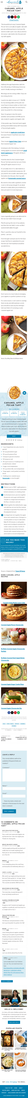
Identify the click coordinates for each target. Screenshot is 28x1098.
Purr (23, 1095)
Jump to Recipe (14, 20)
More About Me (13, 1022)
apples (17, 723)
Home (9, 6)
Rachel (4, 928)
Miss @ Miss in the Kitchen (10, 888)
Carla (5, 957)
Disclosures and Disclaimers (17, 1092)
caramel (23, 723)
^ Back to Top (8, 1088)
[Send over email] (18, 17)
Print (14, 436)
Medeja (4, 860)
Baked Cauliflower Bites (6, 739)
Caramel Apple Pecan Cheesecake (12, 625)
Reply (13, 873)
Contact (4, 1092)
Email (5, 793)
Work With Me (15, 1090)
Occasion (13, 6)
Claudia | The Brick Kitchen (10, 900)
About (21, 1088)
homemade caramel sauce (17, 178)
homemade (6, 478)
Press (23, 1090)
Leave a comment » (7, 981)
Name (5, 786)
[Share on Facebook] (9, 17)
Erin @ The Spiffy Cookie (10, 844)
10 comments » (15, 14)
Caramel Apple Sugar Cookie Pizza (12, 684)
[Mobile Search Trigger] (26, 2)
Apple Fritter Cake (15, 141)
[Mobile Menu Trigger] (2, 2)
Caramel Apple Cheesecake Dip (11, 708)
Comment (6, 767)
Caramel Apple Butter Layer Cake (14, 602)
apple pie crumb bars (18, 132)
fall (18, 6)
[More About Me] (14, 998)
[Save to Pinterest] (15, 17)
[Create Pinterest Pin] (24, 393)
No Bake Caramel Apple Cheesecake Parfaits (13, 650)
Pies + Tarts (10, 723)
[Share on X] (12, 17)
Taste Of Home (20, 571)
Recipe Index (6, 1090)
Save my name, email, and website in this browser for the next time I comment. (13, 803)
